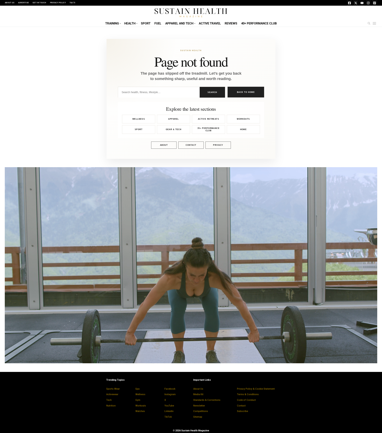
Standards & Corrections (206, 400)
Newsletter (199, 405)
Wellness (138, 119)
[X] (355, 3)
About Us (198, 388)
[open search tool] (369, 23)
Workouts (243, 119)
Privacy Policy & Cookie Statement (256, 388)
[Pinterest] (374, 3)
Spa (137, 388)
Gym (137, 400)
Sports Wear (113, 388)
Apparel (173, 119)
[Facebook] (349, 3)
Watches (140, 411)
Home (243, 129)
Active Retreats (208, 119)
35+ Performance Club (208, 129)
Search (212, 92)
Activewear (112, 394)
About (164, 145)
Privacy (218, 145)
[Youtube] (362, 3)
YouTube (169, 405)
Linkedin (169, 411)
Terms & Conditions (248, 394)
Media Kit (198, 394)
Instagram (170, 394)
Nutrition (111, 405)
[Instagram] (368, 3)
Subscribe (242, 411)
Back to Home (246, 92)
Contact (191, 145)
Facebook (169, 388)
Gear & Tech (173, 129)
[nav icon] (375, 23)
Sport (139, 129)
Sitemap (197, 416)
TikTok (168, 416)
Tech (109, 400)
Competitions (200, 411)
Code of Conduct (246, 400)
